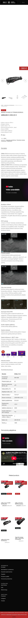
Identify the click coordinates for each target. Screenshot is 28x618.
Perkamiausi (3, 141)
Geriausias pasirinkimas (9, 105)
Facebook (3, 596)
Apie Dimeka (4, 585)
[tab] (14, 148)
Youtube (3, 600)
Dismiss (14, 616)
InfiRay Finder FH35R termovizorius (5, 503)
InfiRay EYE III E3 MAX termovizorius (19, 503)
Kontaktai (3, 567)
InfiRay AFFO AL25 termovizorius (5, 540)
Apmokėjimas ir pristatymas (7, 569)
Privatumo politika (5, 576)
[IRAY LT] (9, 2)
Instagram (3, 598)
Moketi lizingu (4, 589)
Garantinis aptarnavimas (6, 571)
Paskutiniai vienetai (21, 140)
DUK (2, 587)
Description (4, 148)
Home (2, 105)
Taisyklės (3, 574)
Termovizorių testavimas (6, 578)
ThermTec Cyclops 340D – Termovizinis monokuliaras (19, 538)
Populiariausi (9, 141)
